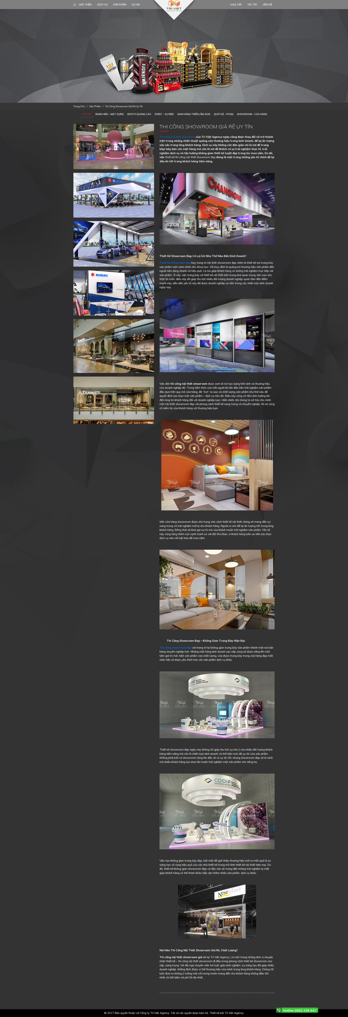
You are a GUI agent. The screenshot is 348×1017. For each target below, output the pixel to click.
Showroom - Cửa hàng (252, 114)
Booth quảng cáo (139, 114)
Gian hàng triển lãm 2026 (193, 114)
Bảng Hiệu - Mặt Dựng (110, 114)
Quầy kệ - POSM (223, 114)
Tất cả (86, 114)
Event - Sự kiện (164, 114)
